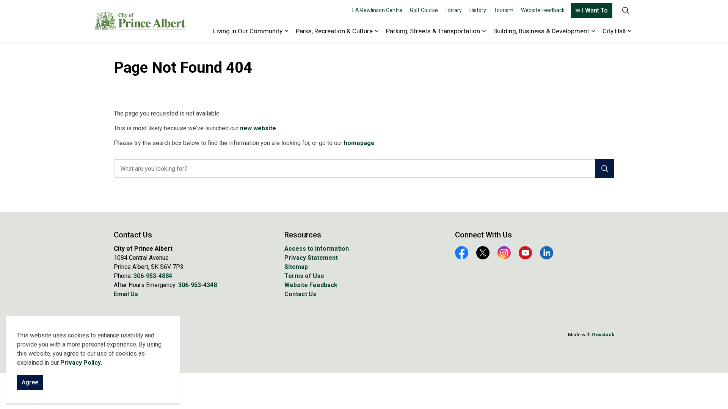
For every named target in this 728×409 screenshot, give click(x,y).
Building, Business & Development (541, 31)
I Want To (595, 10)
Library (454, 10)
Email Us (126, 294)
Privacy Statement (311, 257)
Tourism (503, 10)
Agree (30, 382)
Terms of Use (304, 275)
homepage (359, 143)
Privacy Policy (80, 362)
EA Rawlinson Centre (377, 10)
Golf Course (424, 10)
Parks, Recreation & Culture (334, 31)
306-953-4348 (197, 285)
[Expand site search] (625, 10)
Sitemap (296, 266)
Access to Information (316, 248)
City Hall (614, 31)
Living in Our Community (247, 31)
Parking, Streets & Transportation (433, 31)
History (477, 10)
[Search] (604, 168)
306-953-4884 (152, 275)
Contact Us (300, 294)
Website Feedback (543, 10)
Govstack (603, 334)
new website (258, 128)
